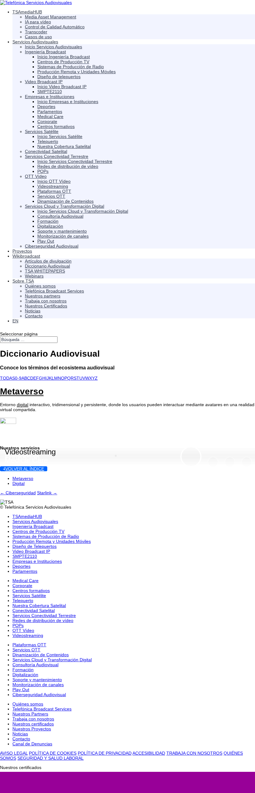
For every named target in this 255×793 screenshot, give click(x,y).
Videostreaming (30, 452)
